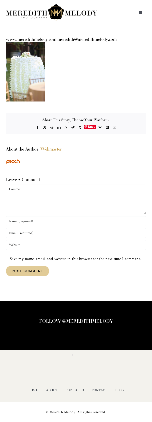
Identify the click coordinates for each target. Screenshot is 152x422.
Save (92, 127)
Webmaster (51, 149)
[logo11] (52, 6)
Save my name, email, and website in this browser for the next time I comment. (75, 259)
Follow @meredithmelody (76, 321)
